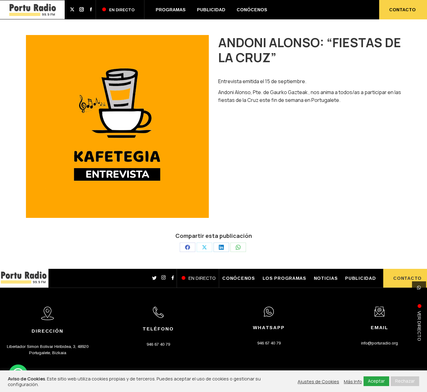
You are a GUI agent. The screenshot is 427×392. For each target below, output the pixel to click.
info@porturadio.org (379, 343)
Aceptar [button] (376, 381)
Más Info (353, 381)
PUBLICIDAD (360, 278)
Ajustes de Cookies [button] (318, 381)
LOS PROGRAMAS (284, 278)
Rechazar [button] (405, 381)
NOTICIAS (326, 278)
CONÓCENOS (238, 278)
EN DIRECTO (202, 278)
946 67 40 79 (158, 344)
